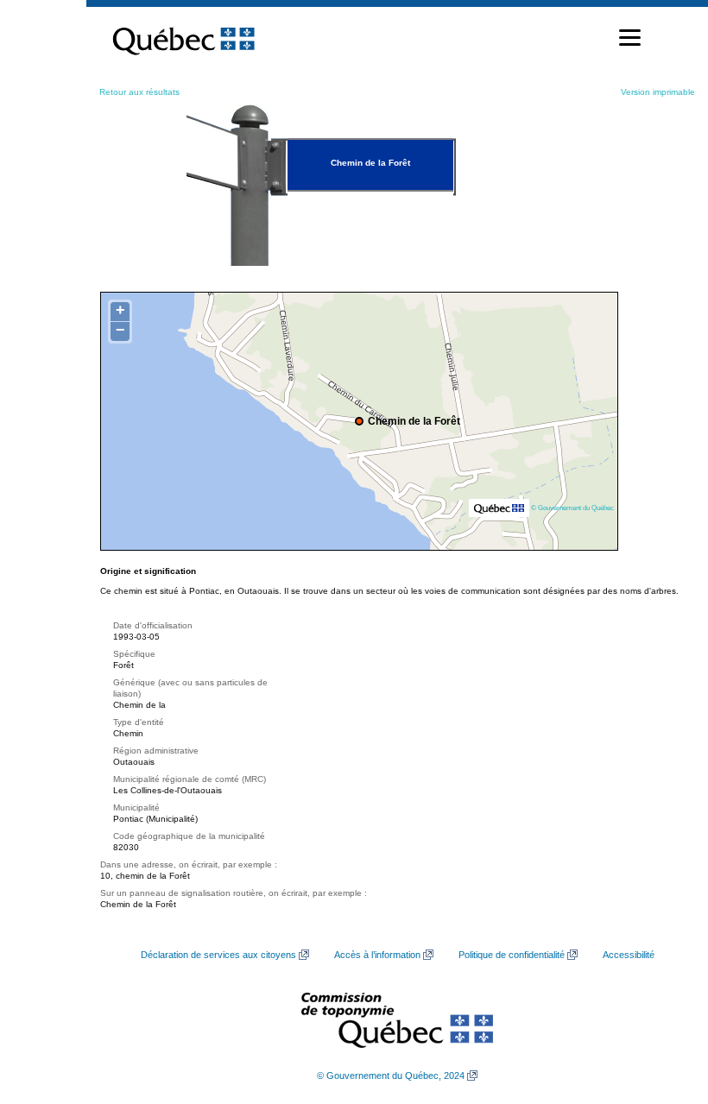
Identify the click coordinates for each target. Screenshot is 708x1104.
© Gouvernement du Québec (572, 507)
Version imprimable (658, 92)
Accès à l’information (377, 954)
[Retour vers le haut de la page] (665, 1009)
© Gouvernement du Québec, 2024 (391, 1075)
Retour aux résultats (139, 92)
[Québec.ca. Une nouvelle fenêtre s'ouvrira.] (183, 38)
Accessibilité (628, 954)
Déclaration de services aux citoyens (218, 954)
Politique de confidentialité (511, 954)
